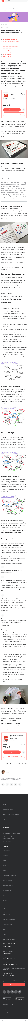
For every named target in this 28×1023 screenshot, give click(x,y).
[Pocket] (11, 784)
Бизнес (4, 870)
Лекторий (5, 857)
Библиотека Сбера (7, 890)
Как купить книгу (6, 914)
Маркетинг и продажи (7, 880)
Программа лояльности (8, 924)
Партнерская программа (8, 822)
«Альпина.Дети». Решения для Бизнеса (11, 833)
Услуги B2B (5, 831)
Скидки (4, 860)
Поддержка (14, 980)
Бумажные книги (6, 850)
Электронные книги (7, 852)
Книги (4, 802)
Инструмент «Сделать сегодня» (11, 41)
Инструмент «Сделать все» (10, 52)
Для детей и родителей (8, 877)
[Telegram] (19, 784)
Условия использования (8, 809)
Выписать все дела (8, 43)
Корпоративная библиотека (9, 838)
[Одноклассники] (7, 784)
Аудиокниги (5, 855)
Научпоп (4, 865)
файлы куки (11, 1011)
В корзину (11, 109)
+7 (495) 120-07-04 (8, 975)
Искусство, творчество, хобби (9, 887)
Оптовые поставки (7, 841)
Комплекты (5, 900)
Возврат (4, 934)
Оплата (4, 929)
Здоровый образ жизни (8, 885)
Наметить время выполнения (10, 50)
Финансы (5, 872)
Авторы (4, 804)
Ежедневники (5, 892)
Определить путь (7, 48)
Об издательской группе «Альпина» (11, 814)
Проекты (5, 819)
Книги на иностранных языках (9, 897)
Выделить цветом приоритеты (10, 45)
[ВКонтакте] (3, 784)
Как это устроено (7, 54)
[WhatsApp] (15, 784)
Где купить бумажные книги (9, 919)
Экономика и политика (8, 882)
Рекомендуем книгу (7, 56)
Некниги (4, 895)
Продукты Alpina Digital (8, 836)
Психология (5, 867)
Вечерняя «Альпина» (7, 817)
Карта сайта (5, 902)
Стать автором (14, 984)
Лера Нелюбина (11, 771)
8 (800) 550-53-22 (8, 973)
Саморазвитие (6, 862)
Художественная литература (9, 875)
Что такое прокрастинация (10, 39)
